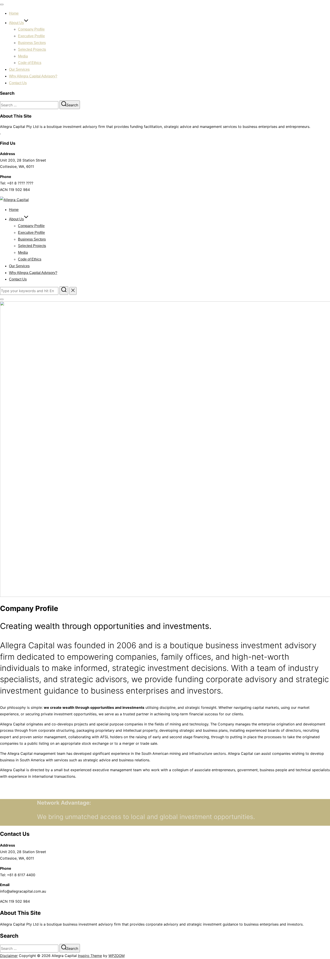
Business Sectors (32, 43)
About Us (16, 23)
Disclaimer (9, 955)
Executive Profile (31, 36)
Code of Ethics (29, 63)
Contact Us (18, 83)
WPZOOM (116, 955)
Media (23, 56)
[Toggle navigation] (2, 4)
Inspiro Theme (90, 955)
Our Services (19, 69)
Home (14, 13)
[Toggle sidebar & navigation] (2, 299)
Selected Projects (32, 49)
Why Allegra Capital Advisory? (33, 76)
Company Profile (31, 29)
